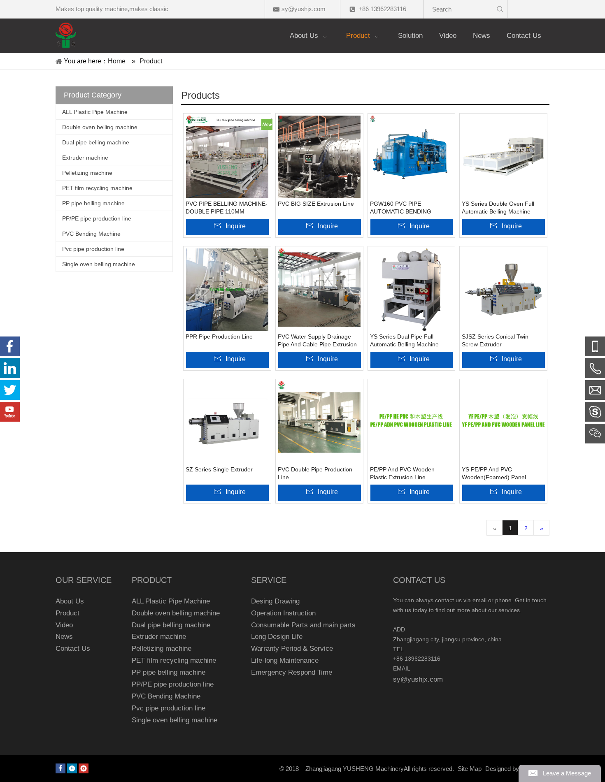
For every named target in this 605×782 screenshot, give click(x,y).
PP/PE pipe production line (96, 218)
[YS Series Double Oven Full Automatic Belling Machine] (503, 157)
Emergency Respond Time (291, 672)
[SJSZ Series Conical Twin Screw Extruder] (503, 289)
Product (67, 613)
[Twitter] (10, 390)
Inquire (236, 226)
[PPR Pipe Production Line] (227, 289)
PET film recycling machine (97, 188)
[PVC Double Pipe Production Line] (319, 422)
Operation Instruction (283, 613)
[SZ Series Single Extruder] (227, 422)
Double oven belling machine (99, 127)
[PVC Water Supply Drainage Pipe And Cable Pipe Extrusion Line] (319, 289)
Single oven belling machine (98, 264)
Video (64, 625)
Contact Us (73, 648)
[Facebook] (60, 768)
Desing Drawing (275, 601)
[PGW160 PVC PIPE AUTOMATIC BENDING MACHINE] (411, 157)
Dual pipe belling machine (95, 142)
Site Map (470, 768)
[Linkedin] (72, 768)
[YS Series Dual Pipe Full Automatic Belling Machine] (411, 289)
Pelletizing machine (87, 172)
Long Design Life (276, 636)
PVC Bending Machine (91, 233)
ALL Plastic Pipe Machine (95, 112)
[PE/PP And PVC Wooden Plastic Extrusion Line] (411, 422)
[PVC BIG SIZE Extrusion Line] (319, 157)
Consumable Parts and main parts (303, 625)
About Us (70, 601)
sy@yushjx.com (304, 8)
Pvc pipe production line (93, 249)
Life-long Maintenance (285, 660)
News (64, 636)
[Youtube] (83, 768)
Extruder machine (85, 157)
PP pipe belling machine (93, 203)
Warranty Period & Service (292, 648)
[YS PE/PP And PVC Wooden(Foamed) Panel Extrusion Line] (503, 422)
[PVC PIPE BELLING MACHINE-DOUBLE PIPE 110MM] (227, 157)
